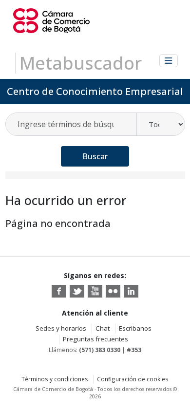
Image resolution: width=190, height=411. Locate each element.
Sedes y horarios (61, 328)
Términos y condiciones (54, 379)
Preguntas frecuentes (95, 339)
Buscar (95, 156)
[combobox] (71, 124)
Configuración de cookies (133, 379)
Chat (102, 328)
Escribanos (135, 328)
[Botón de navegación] (168, 60)
